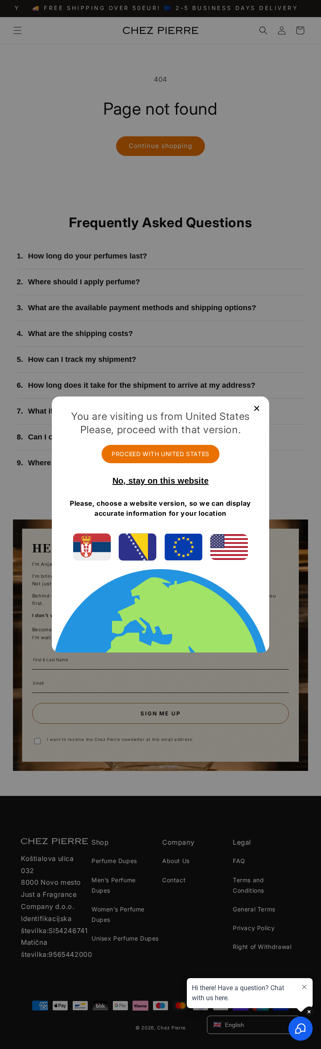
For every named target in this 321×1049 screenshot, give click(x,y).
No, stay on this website (160, 480)
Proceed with (160, 453)
